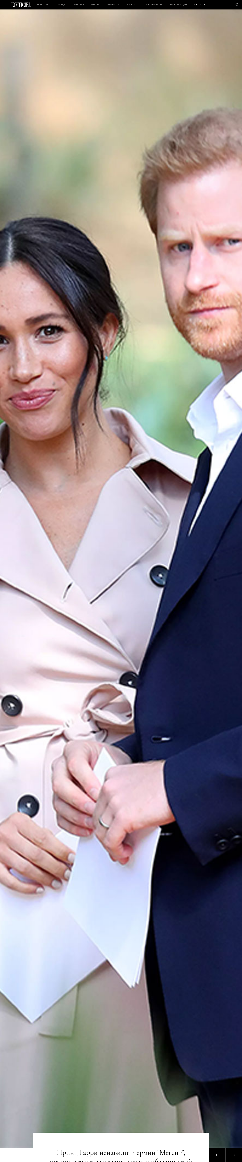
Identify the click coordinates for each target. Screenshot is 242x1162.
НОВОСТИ (43, 4)
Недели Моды (178, 4)
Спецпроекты (153, 4)
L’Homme (199, 4)
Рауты (95, 4)
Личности (112, 4)
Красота (132, 4)
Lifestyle (78, 4)
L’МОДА (61, 4)
